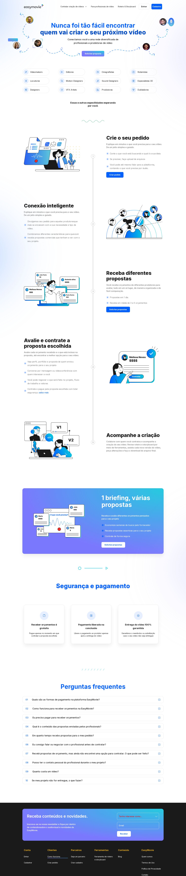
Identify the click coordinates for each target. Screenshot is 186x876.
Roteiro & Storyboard (127, 6)
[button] (138, 816)
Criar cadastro (77, 863)
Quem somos (147, 856)
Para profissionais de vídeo (102, 6)
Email (121, 825)
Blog (120, 856)
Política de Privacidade (151, 869)
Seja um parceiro (78, 856)
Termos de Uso (148, 863)
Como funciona (53, 856)
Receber (124, 834)
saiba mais (43, 392)
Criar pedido (52, 863)
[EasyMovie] (34, 8)
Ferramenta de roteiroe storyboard (104, 858)
